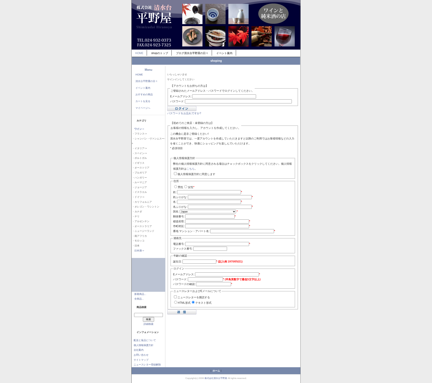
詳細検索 (148, 324)
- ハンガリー (139, 177)
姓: (174, 192)
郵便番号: (178, 216)
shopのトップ (159, 53)
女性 (190, 187)
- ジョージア (139, 187)
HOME (139, 53)
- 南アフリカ (139, 236)
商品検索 (141, 307)
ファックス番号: (183, 248)
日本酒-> (139, 250)
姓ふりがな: (180, 197)
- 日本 (136, 245)
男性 (180, 187)
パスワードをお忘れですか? (184, 113)
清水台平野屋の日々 (146, 81)
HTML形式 (184, 302)
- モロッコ (138, 240)
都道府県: (178, 221)
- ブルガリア (139, 172)
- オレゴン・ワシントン (145, 206)
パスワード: (177, 101)
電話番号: (178, 244)
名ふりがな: (180, 206)
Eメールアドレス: (180, 96)
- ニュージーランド (143, 231)
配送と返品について (145, 340)
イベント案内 (224, 53)
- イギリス (138, 163)
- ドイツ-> (138, 197)
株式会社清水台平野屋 (216, 378)
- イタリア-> (139, 148)
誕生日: (177, 261)
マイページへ (142, 108)
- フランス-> (139, 133)
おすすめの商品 (144, 94)
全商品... (139, 298)
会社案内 (139, 350)
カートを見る (142, 101)
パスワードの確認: (184, 284)
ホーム (216, 370)
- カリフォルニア (142, 202)
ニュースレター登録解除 (147, 364)
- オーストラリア (142, 226)
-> (139, 129)
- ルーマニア (139, 182)
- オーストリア (140, 167)
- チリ (136, 216)
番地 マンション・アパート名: (191, 231)
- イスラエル (139, 192)
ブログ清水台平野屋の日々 (192, 53)
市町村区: (178, 226)
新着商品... (140, 294)
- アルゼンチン (140, 221)
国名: (176, 211)
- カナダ (137, 211)
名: (174, 201)
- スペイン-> (139, 153)
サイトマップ (141, 359)
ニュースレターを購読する (194, 297)
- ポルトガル (139, 158)
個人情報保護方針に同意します (196, 174)
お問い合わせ (141, 354)
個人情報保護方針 (143, 345)
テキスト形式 (203, 302)
